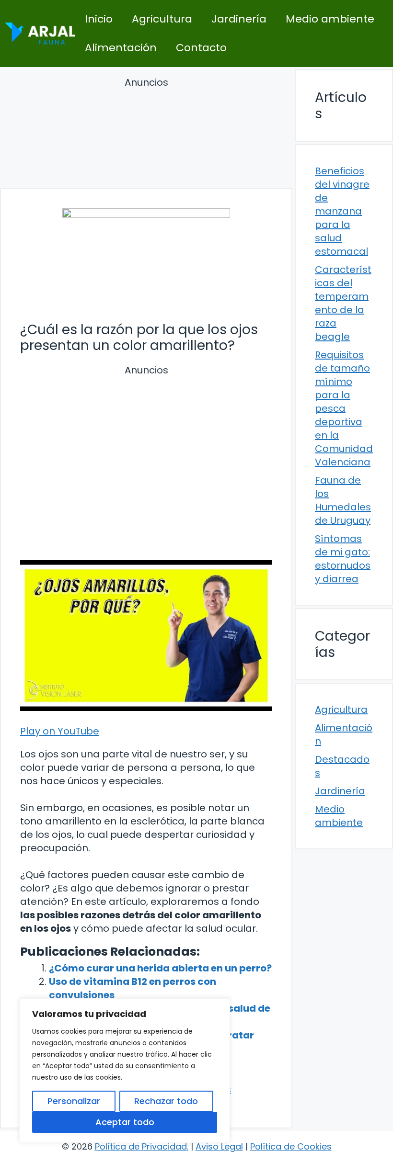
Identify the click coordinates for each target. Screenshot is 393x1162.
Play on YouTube (59, 731)
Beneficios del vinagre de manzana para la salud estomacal (342, 211)
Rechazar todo (166, 1101)
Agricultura (162, 18)
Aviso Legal (219, 1146)
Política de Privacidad (141, 1146)
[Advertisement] (146, 134)
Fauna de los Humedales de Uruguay (343, 500)
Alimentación (121, 47)
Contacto (201, 47)
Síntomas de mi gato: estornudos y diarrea (342, 559)
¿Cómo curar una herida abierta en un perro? (160, 968)
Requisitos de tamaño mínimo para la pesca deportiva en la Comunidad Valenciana (344, 408)
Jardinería (238, 18)
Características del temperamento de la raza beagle (343, 303)
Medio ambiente (330, 18)
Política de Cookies (291, 1146)
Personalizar (73, 1101)
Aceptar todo (124, 1122)
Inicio (99, 18)
